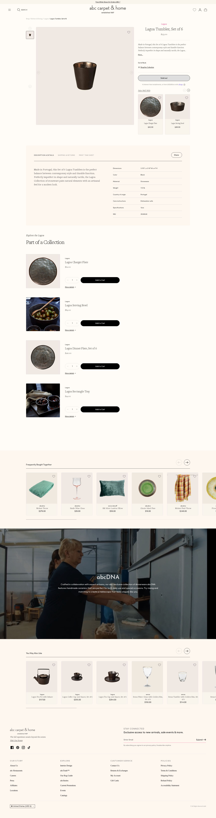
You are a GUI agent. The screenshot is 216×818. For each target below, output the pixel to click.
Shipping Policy (167, 776)
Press (12, 781)
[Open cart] (205, 9)
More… (140, 55)
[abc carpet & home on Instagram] (23, 747)
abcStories (64, 781)
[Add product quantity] (67, 280)
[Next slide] (30, 86)
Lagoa (46, 19)
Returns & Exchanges (119, 771)
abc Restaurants (16, 771)
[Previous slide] (30, 28)
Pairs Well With (144, 90)
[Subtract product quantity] (77, 280)
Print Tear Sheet (86, 155)
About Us (14, 766)
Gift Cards (114, 781)
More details (69, 287)
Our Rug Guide (66, 776)
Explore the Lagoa (35, 235)
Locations (14, 790)
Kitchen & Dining (36, 19)
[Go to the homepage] (108, 12)
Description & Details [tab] (44, 155)
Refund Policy (166, 781)
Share (176, 155)
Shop (28, 19)
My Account (115, 776)
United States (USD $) (22, 806)
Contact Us (114, 766)
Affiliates (13, 785)
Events (63, 790)
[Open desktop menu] (9, 9)
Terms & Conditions (169, 771)
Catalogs (63, 795)
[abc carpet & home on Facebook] (12, 747)
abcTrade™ (65, 771)
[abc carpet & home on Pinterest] (17, 747)
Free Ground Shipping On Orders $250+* (108, 2)
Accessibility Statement (170, 785)
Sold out (164, 78)
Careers (13, 776)
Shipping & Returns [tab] (66, 155)
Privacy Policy (166, 766)
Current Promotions (68, 785)
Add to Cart (100, 280)
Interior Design (66, 766)
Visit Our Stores (16, 740)
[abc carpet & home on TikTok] (28, 747)
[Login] (200, 9)
